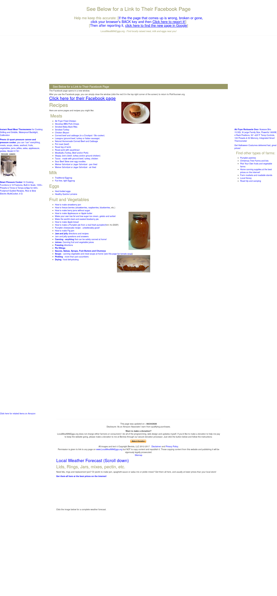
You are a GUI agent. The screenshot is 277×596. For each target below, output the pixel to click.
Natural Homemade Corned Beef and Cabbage (76, 141)
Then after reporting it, (138, 25)
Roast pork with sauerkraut (67, 149)
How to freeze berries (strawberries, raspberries (77, 207)
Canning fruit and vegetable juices (74, 242)
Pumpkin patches (248, 157)
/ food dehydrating (67, 259)
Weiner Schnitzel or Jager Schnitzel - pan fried (76, 164)
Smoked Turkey (62, 129)
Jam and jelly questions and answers (72, 236)
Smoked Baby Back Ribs (66, 126)
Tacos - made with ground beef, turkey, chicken (76, 158)
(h (105, 224)
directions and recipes (72, 233)
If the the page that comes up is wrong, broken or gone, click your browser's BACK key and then (147, 19)
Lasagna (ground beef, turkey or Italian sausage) (77, 138)
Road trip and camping (250, 180)
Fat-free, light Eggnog (65, 180)
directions (64, 245)
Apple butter (86, 213)
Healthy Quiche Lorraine (66, 194)
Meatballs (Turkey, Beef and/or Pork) (71, 152)
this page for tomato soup (120, 253)
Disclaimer (156, 446)
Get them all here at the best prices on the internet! (81, 476)
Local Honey (246, 178)
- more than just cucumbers (72, 256)
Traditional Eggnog (63, 177)
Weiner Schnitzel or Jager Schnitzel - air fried (75, 167)
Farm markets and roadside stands (256, 175)
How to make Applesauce (66, 213)
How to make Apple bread (67, 221)
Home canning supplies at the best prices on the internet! (256, 171)
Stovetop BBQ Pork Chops (67, 123)
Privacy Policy (172, 446)
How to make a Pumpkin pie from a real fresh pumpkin (80, 224)
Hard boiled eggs (63, 191)
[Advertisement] (138, 58)
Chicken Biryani (62, 132)
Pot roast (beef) (62, 144)
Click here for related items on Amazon (17, 413)
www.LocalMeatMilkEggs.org (109, 449)
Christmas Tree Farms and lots (254, 160)
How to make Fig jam (64, 230)
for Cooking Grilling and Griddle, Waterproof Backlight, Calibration (21, 132)
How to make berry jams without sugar (72, 210)
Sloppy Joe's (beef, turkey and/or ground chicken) (77, 155)
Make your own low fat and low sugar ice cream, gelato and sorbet (85, 216)
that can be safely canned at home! (81, 239)
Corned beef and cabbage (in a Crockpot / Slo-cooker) (80, 135)
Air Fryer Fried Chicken (65, 120)
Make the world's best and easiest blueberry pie (77, 219)
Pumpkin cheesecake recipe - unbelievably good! (77, 227)
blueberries (105, 207)
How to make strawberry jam (68, 204)
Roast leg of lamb (63, 146)
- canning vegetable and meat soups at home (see (81, 253)
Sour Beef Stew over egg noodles (70, 161)
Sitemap (138, 455)
